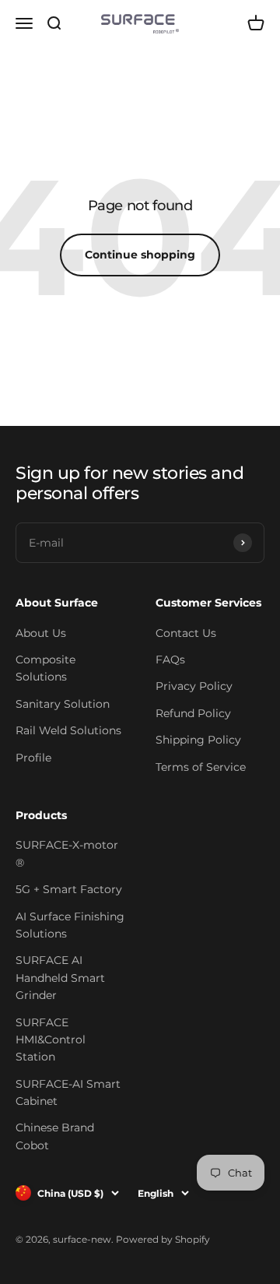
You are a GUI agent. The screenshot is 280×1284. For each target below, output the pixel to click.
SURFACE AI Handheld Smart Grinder (60, 977)
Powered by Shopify (163, 1239)
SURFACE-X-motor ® (67, 853)
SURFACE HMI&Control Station (51, 1039)
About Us (41, 633)
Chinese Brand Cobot (55, 1136)
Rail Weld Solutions (68, 730)
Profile (33, 758)
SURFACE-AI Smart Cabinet (68, 1092)
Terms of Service (201, 767)
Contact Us (186, 633)
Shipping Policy (198, 740)
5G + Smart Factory (69, 889)
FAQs (170, 660)
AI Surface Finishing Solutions (70, 925)
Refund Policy (193, 713)
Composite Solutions (45, 668)
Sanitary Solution (63, 704)
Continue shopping (140, 255)
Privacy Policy (194, 686)
